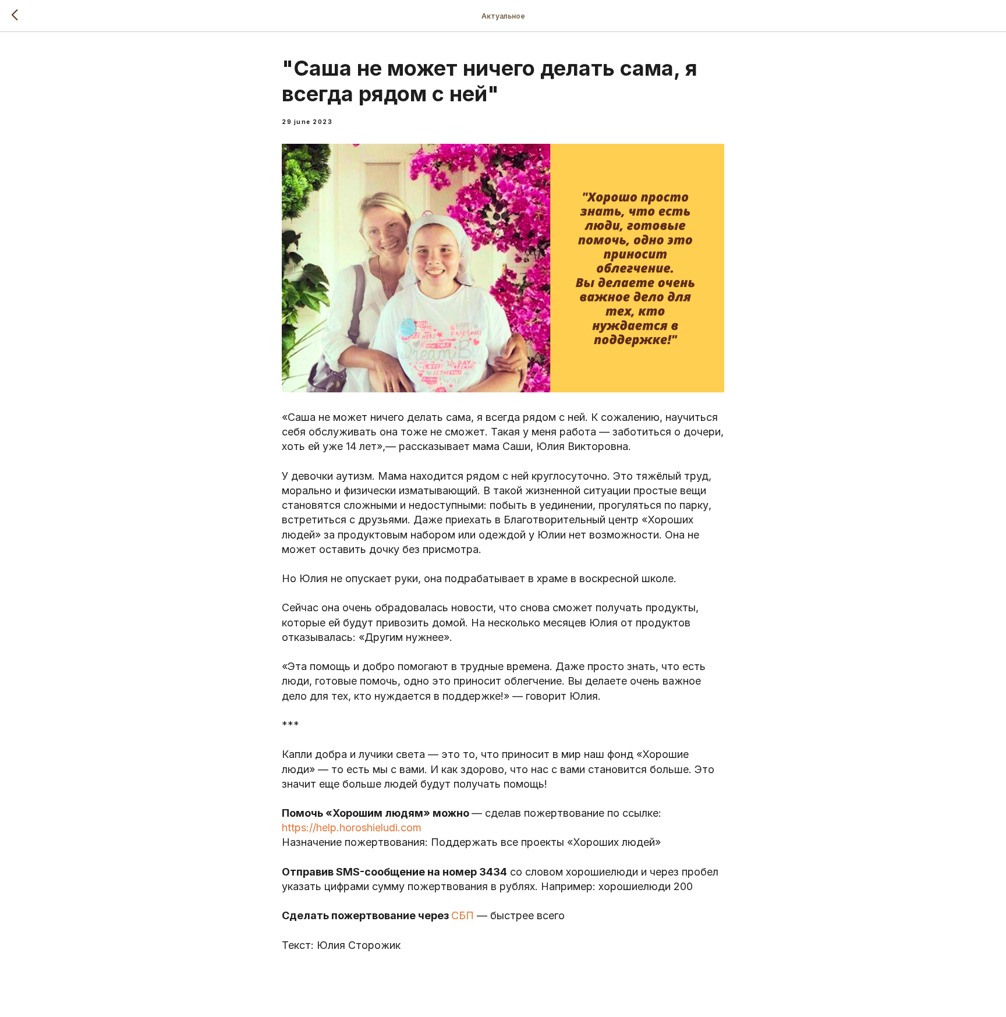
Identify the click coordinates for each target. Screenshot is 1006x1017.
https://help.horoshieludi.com (351, 827)
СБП (462, 915)
